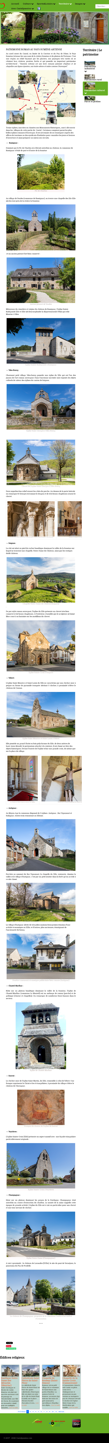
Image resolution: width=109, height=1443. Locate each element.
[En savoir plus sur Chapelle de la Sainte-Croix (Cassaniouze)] (71, 1370)
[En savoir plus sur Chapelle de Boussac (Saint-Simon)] (51, 1370)
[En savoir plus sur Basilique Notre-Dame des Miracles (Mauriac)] (10, 1370)
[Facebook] (39, 8)
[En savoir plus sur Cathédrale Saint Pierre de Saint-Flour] (30, 1370)
